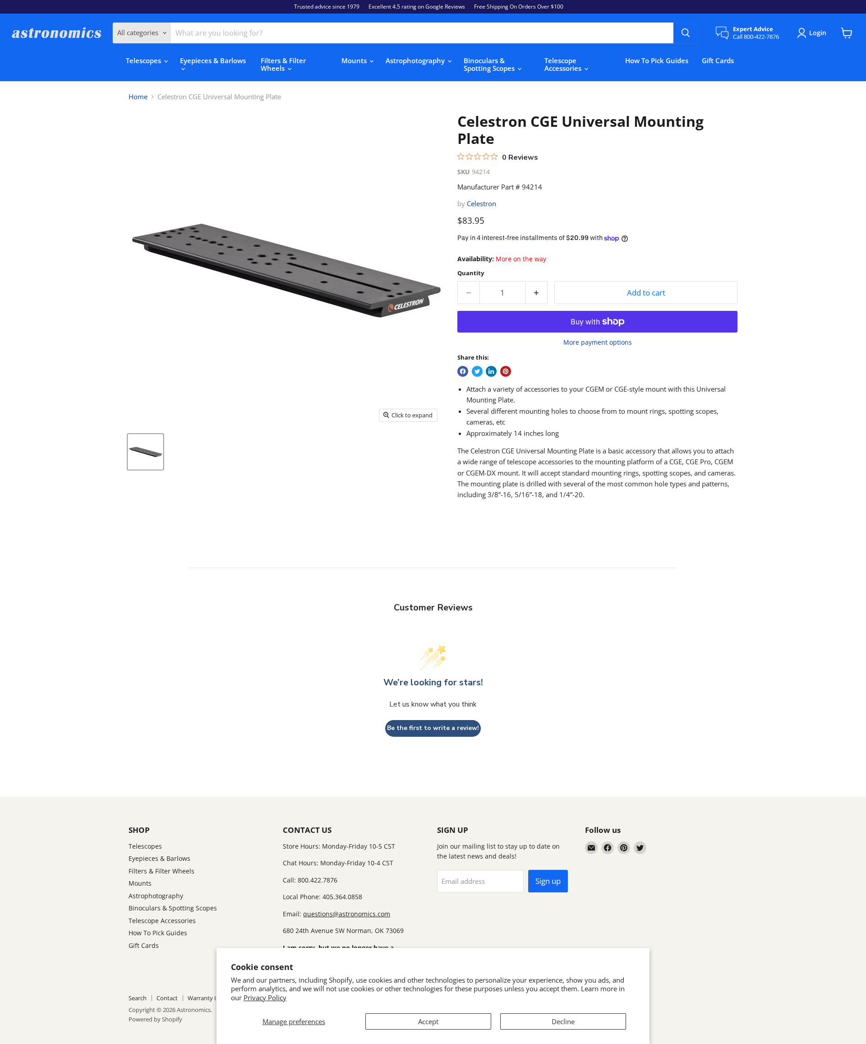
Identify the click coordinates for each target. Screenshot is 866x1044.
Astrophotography (416, 60)
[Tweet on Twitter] (477, 371)
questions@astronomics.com (346, 914)
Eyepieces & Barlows (213, 60)
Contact (167, 998)
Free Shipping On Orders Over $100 (518, 7)
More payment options (597, 342)
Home (138, 97)
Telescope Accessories (563, 64)
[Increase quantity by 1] (537, 292)
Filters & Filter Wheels (283, 64)
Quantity (470, 273)
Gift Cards (718, 60)
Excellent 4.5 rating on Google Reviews (417, 7)
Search (138, 998)
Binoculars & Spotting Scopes (490, 64)
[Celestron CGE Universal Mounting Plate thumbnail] (145, 452)
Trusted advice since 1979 (326, 7)
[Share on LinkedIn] (491, 371)
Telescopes (144, 60)
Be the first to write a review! (433, 728)
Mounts (355, 60)
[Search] (685, 33)
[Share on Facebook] (462, 371)
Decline (563, 1021)
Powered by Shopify (155, 1019)
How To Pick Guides (656, 60)
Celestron (481, 203)
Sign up (548, 881)
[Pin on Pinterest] (505, 371)
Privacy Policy (265, 997)
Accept (428, 1021)
